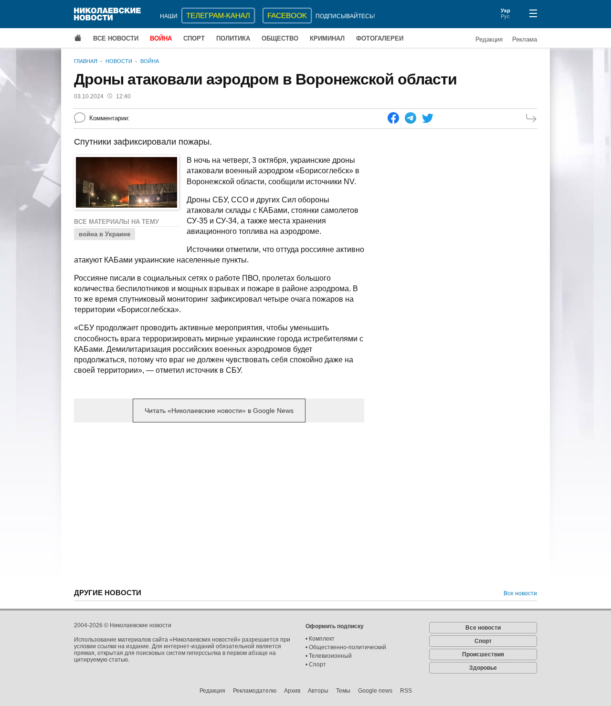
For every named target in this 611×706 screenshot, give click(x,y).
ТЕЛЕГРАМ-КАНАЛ (218, 15)
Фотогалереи (379, 38)
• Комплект (320, 638)
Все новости (115, 38)
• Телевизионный (329, 656)
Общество (280, 38)
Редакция (489, 39)
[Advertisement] (219, 504)
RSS (406, 690)
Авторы (318, 690)
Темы (343, 690)
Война (161, 38)
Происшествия (483, 654)
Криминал (327, 38)
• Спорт (316, 664)
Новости (118, 61)
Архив (292, 690)
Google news (375, 690)
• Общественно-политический (346, 647)
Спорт (194, 38)
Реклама (524, 39)
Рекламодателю (254, 690)
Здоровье (483, 667)
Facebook (287, 15)
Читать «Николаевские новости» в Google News (219, 410)
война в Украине (104, 234)
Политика (233, 38)
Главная (85, 61)
